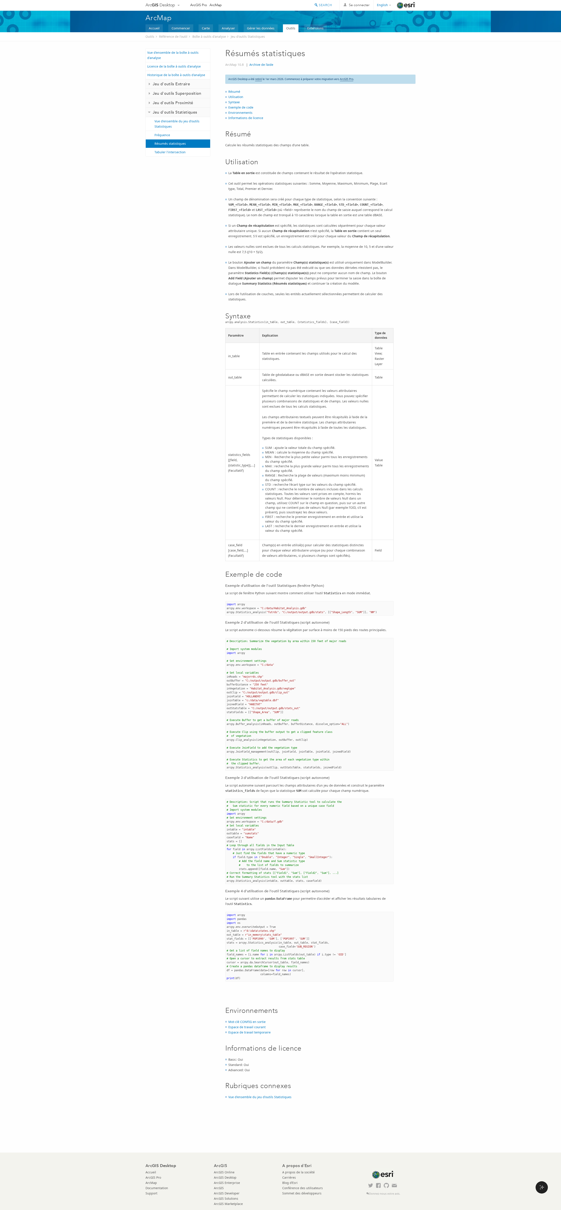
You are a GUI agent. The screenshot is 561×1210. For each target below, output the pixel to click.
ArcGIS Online (224, 1172)
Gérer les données (260, 28)
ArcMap (215, 5)
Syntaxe (234, 102)
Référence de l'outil (173, 36)
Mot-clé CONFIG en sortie (247, 1022)
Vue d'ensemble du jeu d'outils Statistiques (176, 123)
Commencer (181, 28)
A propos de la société (298, 1172)
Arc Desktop (160, 4)
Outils (290, 28)
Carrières (289, 1177)
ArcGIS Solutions (226, 1198)
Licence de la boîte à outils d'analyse (174, 66)
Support (151, 1193)
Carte (206, 28)
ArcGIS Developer (227, 1193)
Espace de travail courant (247, 1027)
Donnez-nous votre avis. (384, 1194)
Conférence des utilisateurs (302, 1188)
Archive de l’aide (261, 64)
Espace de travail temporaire (249, 1032)
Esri (406, 5)
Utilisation (235, 97)
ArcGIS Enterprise (227, 1183)
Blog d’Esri (290, 1183)
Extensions (315, 28)
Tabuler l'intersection (170, 152)
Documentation (157, 1188)
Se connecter (359, 5)
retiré (258, 79)
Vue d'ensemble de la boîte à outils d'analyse (173, 55)
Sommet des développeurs (301, 1193)
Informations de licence (245, 118)
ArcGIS (219, 1188)
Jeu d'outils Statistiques (248, 36)
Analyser (228, 28)
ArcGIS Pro (198, 5)
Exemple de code (240, 107)
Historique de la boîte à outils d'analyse (176, 75)
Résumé (234, 91)
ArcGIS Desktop (225, 1177)
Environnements (240, 113)
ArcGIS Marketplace (228, 1204)
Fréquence (162, 135)
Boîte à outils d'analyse (209, 36)
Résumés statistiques (170, 143)
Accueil (154, 28)
